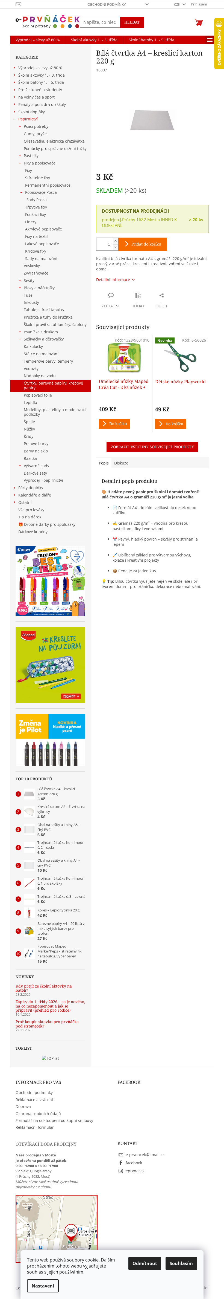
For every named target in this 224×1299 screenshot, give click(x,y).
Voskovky (32, 265)
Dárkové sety (35, 473)
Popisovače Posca (41, 192)
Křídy (28, 436)
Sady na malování (41, 258)
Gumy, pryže (35, 133)
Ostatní (25, 502)
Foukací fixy (35, 214)
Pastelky (31, 155)
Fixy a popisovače (39, 163)
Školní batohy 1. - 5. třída (41, 82)
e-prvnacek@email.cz (145, 1154)
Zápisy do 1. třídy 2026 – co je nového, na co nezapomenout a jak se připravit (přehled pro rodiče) (50, 1006)
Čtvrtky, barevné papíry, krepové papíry (53, 385)
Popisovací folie (38, 395)
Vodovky (31, 368)
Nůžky (29, 429)
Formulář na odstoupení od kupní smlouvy (54, 1120)
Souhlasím (181, 1263)
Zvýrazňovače (36, 273)
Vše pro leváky (31, 509)
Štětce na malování (41, 353)
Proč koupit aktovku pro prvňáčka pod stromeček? (47, 1024)
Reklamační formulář (35, 1127)
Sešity (29, 280)
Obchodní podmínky (106, 4)
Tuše (28, 295)
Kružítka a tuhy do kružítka (48, 317)
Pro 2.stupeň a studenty (40, 89)
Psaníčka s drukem (41, 331)
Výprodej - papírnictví (43, 480)
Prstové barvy (36, 443)
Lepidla (30, 402)
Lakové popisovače (42, 243)
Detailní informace (113, 279)
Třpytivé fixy (36, 207)
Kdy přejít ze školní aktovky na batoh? (44, 988)
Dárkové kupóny (33, 531)
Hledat (132, 22)
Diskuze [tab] (121, 463)
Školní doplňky (31, 111)
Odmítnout (144, 1263)
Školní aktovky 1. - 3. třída (41, 75)
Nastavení (43, 1286)
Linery (30, 221)
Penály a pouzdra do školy (42, 104)
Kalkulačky (33, 346)
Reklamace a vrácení (34, 1099)
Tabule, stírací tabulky (44, 309)
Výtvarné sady (36, 465)
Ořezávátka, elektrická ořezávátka (54, 141)
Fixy (28, 170)
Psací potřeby (36, 126)
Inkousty (31, 302)
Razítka (30, 458)
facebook (134, 1162)
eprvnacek (135, 1170)
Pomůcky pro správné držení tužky (55, 148)
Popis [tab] (104, 463)
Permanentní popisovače (47, 185)
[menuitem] (37, 40)
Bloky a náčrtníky (39, 287)
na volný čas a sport (36, 97)
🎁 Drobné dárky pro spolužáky (46, 524)
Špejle (29, 421)
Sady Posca (36, 199)
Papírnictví (28, 119)
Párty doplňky (30, 487)
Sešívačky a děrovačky (44, 339)
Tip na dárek (29, 516)
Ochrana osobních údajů (38, 1113)
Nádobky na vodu (40, 375)
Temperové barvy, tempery (48, 361)
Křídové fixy (35, 251)
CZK (177, 4)
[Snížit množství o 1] (115, 247)
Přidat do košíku (146, 244)
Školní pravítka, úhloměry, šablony (55, 324)
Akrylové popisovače (43, 229)
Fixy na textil (36, 236)
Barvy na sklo (36, 451)
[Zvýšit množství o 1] (115, 241)
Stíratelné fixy (37, 177)
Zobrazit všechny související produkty (152, 446)
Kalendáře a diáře (34, 495)
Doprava (23, 1106)
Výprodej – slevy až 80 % (40, 67)
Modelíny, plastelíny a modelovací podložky (55, 412)
